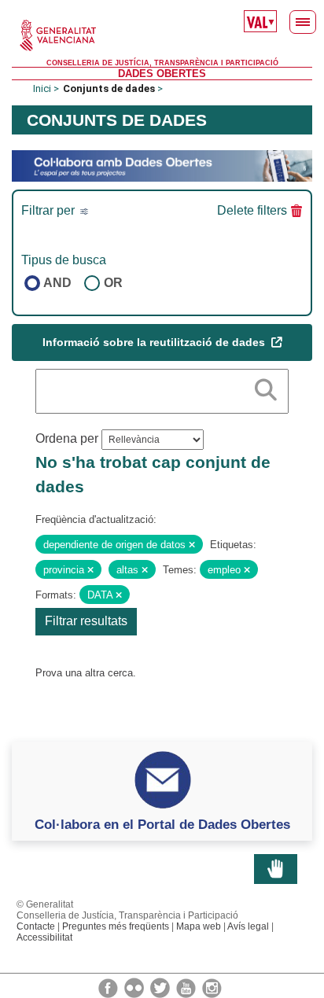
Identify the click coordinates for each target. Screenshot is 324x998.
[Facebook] (109, 986)
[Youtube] (187, 986)
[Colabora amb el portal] (162, 165)
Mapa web (198, 926)
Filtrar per (49, 210)
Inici (42, 88)
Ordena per (66, 438)
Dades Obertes (162, 73)
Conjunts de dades (109, 88)
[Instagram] (212, 986)
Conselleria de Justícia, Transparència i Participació (162, 63)
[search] (266, 387)
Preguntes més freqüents (115, 926)
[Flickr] (135, 986)
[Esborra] (192, 545)
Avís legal (248, 926)
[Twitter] (161, 986)
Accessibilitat (44, 937)
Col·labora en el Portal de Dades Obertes (162, 824)
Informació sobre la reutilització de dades (155, 342)
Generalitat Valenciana (162, 35)
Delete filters (252, 210)
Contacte (36, 926)
